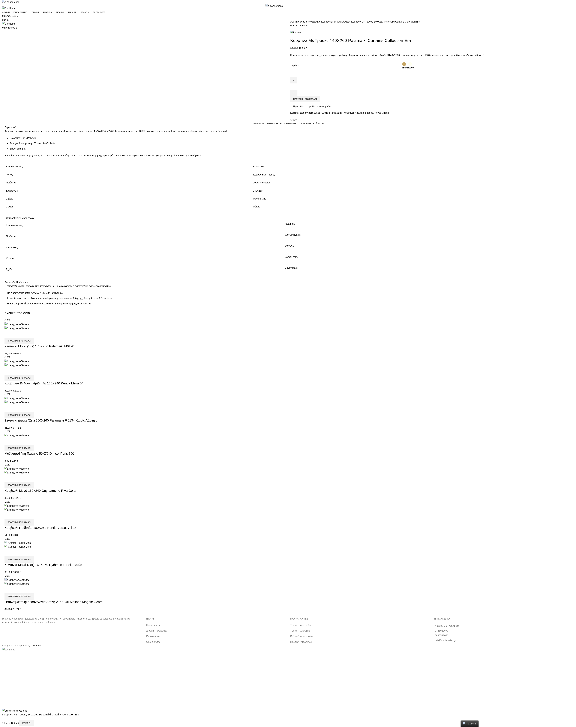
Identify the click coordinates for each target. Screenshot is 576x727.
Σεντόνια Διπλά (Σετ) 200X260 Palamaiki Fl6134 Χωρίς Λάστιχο (50, 420)
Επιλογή (26, 723)
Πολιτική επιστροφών (301, 636)
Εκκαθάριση (408, 67)
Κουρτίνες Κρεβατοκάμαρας (336, 21)
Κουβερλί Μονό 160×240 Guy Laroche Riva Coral (40, 491)
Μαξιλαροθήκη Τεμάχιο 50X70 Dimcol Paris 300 (39, 453)
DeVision (36, 645)
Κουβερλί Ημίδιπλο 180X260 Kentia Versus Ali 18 (40, 528)
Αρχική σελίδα (298, 21)
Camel (288, 257)
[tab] (258, 123)
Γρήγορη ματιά (8, 334)
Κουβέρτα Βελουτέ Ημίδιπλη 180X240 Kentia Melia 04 (43, 383)
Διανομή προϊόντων (156, 630)
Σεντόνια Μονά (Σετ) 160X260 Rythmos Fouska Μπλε (43, 565)
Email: (4, 681)
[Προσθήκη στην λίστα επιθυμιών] (16, 334)
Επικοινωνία (153, 636)
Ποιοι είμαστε (153, 625)
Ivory (295, 257)
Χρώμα (295, 65)
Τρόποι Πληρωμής (300, 630)
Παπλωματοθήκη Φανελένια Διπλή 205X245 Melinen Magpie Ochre (53, 602)
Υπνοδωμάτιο (313, 21)
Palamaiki (290, 223)
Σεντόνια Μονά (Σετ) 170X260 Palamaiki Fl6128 (39, 346)
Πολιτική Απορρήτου (301, 642)
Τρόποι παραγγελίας (301, 625)
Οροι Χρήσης (153, 642)
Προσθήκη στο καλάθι (305, 99)
